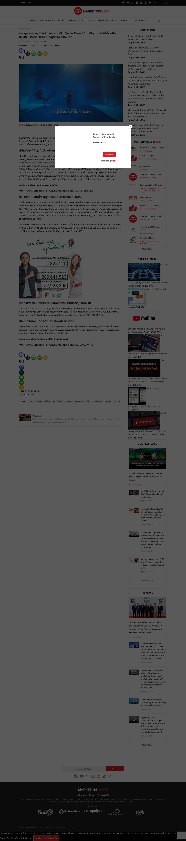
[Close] (130, 127)
